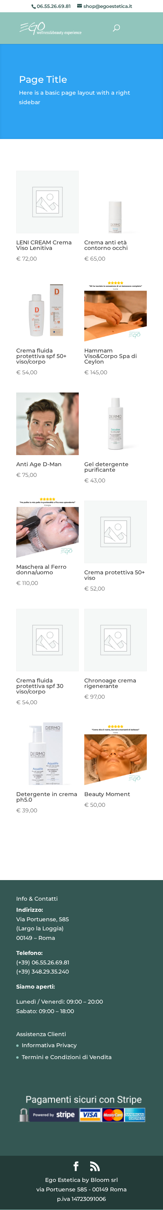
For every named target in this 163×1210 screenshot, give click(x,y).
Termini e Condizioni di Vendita (67, 1057)
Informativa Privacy (49, 1045)
